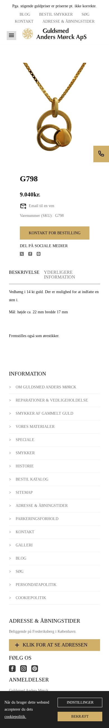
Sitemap (24, 492)
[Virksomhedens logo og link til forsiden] (54, 42)
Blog (25, 14)
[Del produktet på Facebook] (32, 254)
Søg (85, 14)
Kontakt (24, 21)
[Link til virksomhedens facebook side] (14, 671)
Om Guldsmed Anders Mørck (46, 387)
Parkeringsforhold (37, 519)
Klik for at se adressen (55, 645)
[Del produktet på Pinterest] (41, 254)
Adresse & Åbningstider (68, 21)
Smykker (25, 453)
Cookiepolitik (31, 598)
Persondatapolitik (36, 585)
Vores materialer (35, 427)
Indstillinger (80, 702)
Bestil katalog (32, 479)
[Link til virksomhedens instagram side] (25, 671)
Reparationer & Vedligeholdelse (52, 400)
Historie (25, 466)
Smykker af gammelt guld (44, 413)
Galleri (24, 545)
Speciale (25, 440)
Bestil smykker (56, 14)
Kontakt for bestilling (54, 233)
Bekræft (80, 716)
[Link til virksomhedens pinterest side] (36, 671)
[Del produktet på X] (24, 254)
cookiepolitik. (15, 717)
